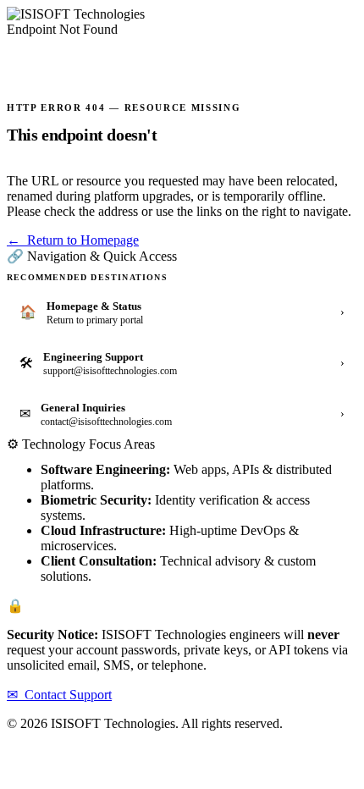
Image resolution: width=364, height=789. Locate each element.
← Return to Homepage (73, 240)
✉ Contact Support (59, 694)
